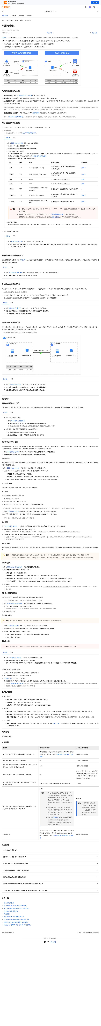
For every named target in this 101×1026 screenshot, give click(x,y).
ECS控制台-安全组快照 (14, 567)
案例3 (83, 195)
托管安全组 (7, 678)
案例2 (83, 168)
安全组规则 (36, 113)
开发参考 (13, 15)
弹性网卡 (24, 260)
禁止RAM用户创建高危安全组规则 (15, 906)
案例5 (83, 202)
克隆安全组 (55, 217)
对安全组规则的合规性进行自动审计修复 (17, 908)
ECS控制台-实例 (16, 241)
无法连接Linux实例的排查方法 (14, 917)
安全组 (21, 20)
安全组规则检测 (9, 903)
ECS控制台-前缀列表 (18, 421)
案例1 (83, 179)
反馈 (53, 942)
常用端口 (7, 914)
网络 (16, 20)
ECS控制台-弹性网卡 (16, 273)
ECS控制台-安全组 (17, 143)
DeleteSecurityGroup (16, 683)
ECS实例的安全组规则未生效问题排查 (16, 922)
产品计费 (21, 15)
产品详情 (49, 33)
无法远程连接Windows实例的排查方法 (16, 919)
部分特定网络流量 (57, 214)
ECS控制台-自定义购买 (24, 95)
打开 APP (95, 2)
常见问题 (29, 15)
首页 (3, 20)
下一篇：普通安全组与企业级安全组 (88, 932)
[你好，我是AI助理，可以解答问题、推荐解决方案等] (90, 7)
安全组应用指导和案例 (16, 117)
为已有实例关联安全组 (29, 133)
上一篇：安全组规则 (8, 932)
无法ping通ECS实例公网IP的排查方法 (17, 925)
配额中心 (56, 817)
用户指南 (5, 15)
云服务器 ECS (9, 20)
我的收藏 (94, 33)
